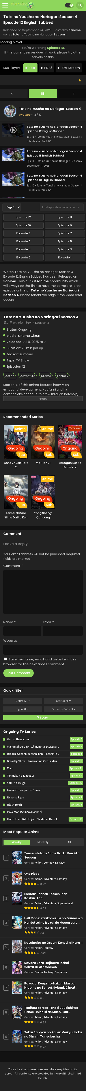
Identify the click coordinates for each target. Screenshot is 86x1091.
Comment (13, 565)
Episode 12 (23, 217)
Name (9, 622)
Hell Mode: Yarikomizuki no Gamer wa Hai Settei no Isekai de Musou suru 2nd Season (53, 922)
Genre (21, 701)
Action (9, 376)
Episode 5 (65, 241)
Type (21, 709)
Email (48, 622)
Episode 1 (64, 257)
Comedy (49, 862)
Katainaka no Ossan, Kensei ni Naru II (53, 943)
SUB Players (12, 68)
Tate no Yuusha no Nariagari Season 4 (40, 34)
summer (26, 354)
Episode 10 (23, 225)
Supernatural (65, 903)
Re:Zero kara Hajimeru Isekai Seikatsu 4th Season (46, 965)
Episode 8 (23, 233)
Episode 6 (23, 241)
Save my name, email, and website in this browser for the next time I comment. (39, 662)
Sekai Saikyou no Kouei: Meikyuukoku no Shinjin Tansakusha (53, 1034)
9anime (75, 30)
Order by (62, 709)
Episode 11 (65, 217)
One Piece (31, 874)
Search (44, 717)
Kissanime (40, 281)
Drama (46, 376)
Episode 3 (65, 249)
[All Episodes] (43, 93)
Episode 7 (65, 233)
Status (62, 701)
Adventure (27, 376)
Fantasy (62, 376)
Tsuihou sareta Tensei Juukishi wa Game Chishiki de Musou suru (51, 1010)
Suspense (61, 972)
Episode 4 (23, 249)
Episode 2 (23, 257)
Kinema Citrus (29, 336)
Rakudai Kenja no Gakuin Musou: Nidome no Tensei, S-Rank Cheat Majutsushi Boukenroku (49, 987)
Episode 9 (65, 225)
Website (10, 640)
